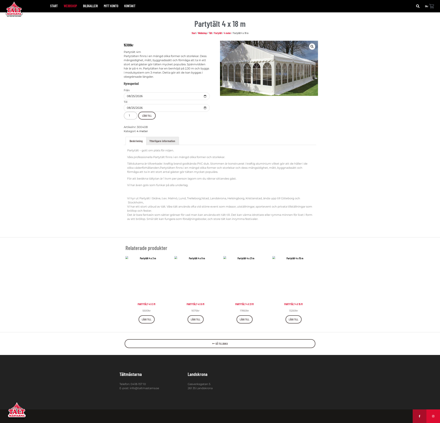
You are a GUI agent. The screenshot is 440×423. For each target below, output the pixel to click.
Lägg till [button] (146, 319)
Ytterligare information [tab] (162, 141)
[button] (418, 6)
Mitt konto (111, 6)
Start (54, 6)
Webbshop (70, 6)
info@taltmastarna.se (144, 388)
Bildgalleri (90, 6)
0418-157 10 (138, 384)
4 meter (227, 33)
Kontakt (129, 6)
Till (125, 102)
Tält (210, 33)
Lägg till (147, 115)
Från (127, 90)
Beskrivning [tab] (136, 141)
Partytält (218, 33)
